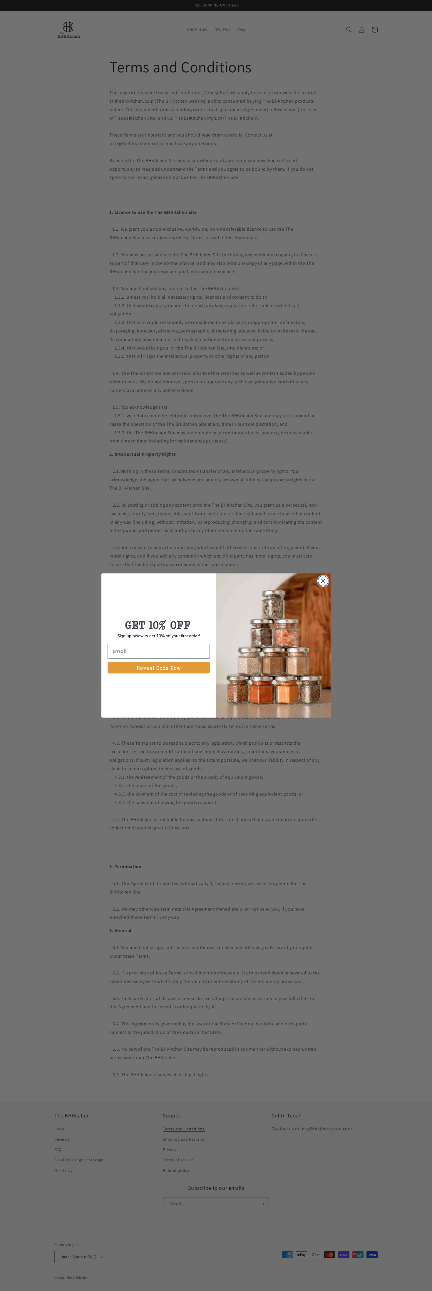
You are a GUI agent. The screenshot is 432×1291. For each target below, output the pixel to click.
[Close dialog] (323, 581)
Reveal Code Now (158, 667)
